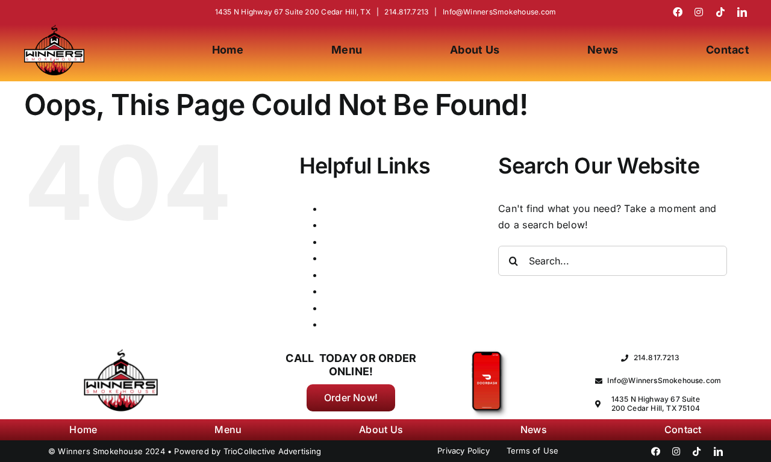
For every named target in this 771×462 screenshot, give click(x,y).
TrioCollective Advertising (272, 451)
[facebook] (677, 12)
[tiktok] (720, 12)
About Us (345, 208)
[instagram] (699, 12)
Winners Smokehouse (373, 324)
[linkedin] (742, 12)
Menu (336, 242)
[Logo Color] (54, 29)
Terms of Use (354, 291)
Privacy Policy (356, 275)
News (336, 258)
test (331, 308)
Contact (341, 225)
